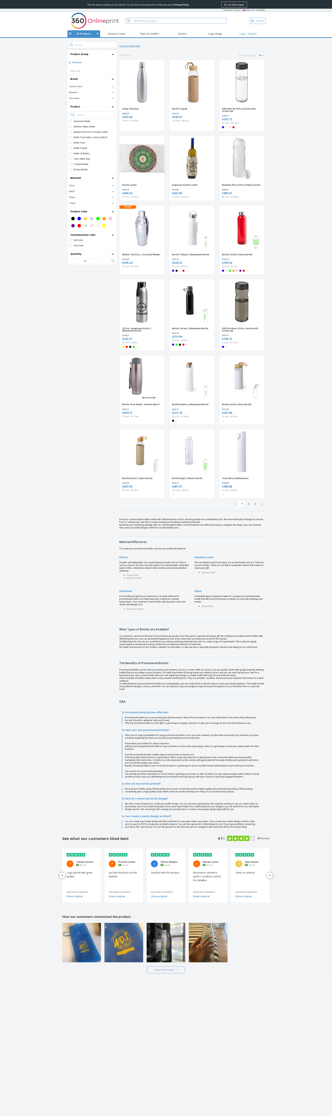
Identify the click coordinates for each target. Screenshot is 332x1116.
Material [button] (75, 177)
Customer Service (231, 10)
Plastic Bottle (132, 575)
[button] (92, 86)
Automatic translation (77, 891)
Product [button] (75, 106)
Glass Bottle (207, 606)
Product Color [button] (78, 211)
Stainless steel (208, 572)
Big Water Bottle (134, 578)
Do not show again (234, 4)
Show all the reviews (164, 969)
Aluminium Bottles (135, 609)
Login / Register (248, 33)
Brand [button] (74, 78)
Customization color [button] (83, 234)
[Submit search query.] (71, 44)
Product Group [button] (79, 54)
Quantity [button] (75, 253)
